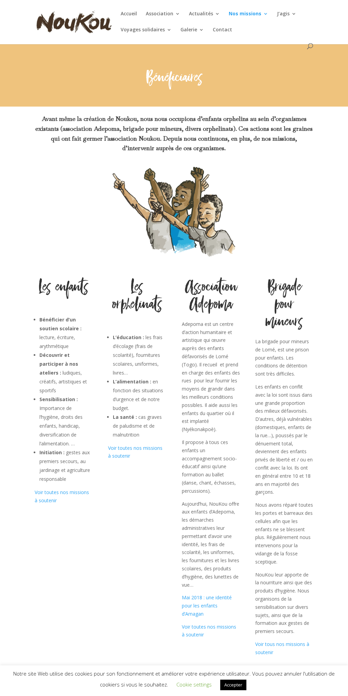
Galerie (188, 30)
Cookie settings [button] (194, 684)
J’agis (283, 14)
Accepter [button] (233, 685)
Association (159, 14)
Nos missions (245, 14)
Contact (222, 30)
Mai (186, 597)
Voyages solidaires (143, 30)
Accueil (129, 14)
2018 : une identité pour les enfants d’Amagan (207, 605)
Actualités (201, 14)
